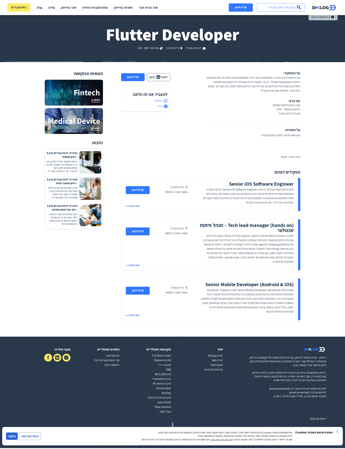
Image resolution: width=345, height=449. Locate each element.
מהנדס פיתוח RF (162, 383)
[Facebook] (48, 358)
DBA (168, 369)
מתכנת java (164, 402)
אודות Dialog (215, 355)
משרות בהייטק (123, 7)
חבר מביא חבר (148, 7)
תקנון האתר (216, 365)
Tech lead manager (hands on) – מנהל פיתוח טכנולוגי (247, 227)
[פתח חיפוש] (281, 7)
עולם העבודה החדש (95, 7)
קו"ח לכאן (241, 7)
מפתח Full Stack (161, 355)
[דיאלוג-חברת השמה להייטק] (324, 7)
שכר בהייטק (68, 7)
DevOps (166, 393)
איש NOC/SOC (163, 374)
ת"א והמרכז (172, 48)
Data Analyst (163, 388)
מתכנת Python (162, 360)
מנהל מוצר (165, 411)
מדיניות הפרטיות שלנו (221, 439)
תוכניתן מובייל (194, 48)
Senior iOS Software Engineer (261, 183)
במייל (159, 106)
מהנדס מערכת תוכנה (159, 397)
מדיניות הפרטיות (213, 369)
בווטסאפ (158, 100)
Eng (39, 7)
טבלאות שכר (112, 355)
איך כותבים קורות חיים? (106, 360)
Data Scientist (163, 407)
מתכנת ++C (164, 365)
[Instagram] (66, 358)
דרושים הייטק (112, 365)
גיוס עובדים (18, 7)
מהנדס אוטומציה (162, 379)
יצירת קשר (217, 360)
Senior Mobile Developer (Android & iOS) (249, 284)
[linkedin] (57, 358)
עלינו (51, 7)
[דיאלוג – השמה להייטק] (314, 349)
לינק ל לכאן (158, 77)
